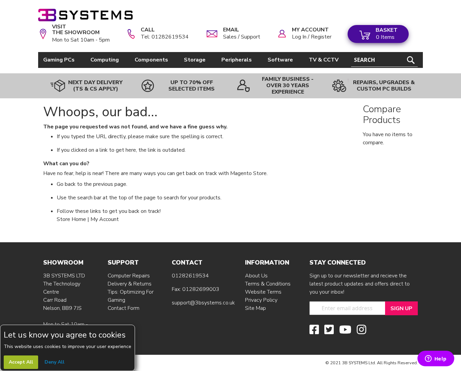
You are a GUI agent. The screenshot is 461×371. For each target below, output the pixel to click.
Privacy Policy (261, 300)
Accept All (21, 362)
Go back (66, 184)
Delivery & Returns (130, 284)
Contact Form (123, 308)
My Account (104, 219)
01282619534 (190, 275)
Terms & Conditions (268, 284)
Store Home (71, 219)
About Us (256, 275)
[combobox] (384, 60)
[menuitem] (60, 60)
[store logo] (85, 15)
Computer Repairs (129, 275)
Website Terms (263, 292)
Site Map (255, 308)
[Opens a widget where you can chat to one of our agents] (435, 359)
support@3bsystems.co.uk (203, 302)
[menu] (192, 60)
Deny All (54, 362)
